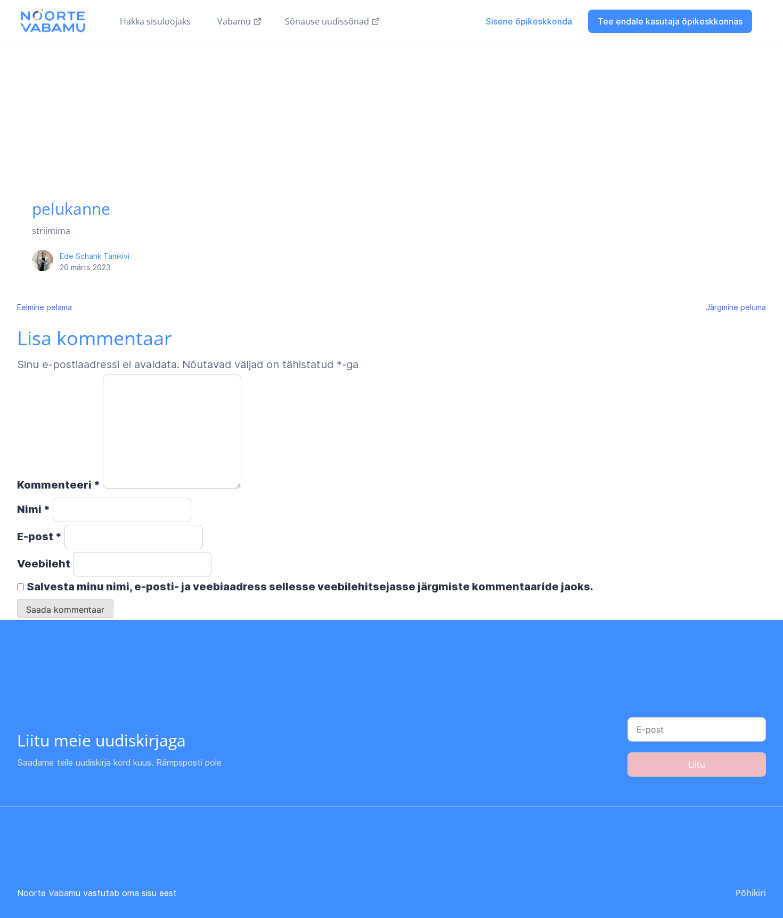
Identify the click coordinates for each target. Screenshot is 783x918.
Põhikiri (751, 893)
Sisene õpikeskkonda (529, 21)
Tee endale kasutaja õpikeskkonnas (670, 21)
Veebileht (43, 563)
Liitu (696, 764)
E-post (39, 536)
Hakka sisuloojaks (155, 21)
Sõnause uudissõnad (327, 21)
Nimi (33, 509)
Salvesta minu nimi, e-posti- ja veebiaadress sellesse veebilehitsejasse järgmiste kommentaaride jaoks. (310, 586)
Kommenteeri (58, 484)
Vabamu (234, 21)
